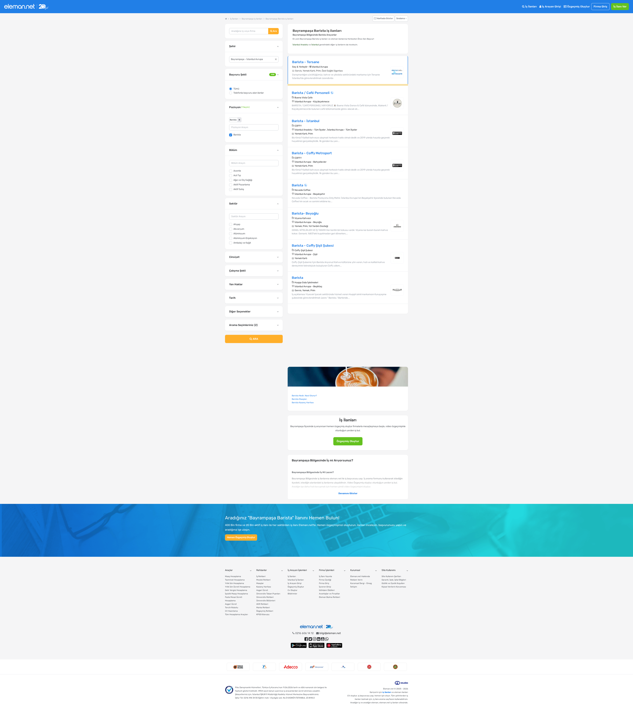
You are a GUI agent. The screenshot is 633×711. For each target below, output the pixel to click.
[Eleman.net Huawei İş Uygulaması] (334, 645)
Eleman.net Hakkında (360, 576)
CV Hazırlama (231, 611)
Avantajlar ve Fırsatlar (329, 594)
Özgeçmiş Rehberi (264, 611)
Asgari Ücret (231, 604)
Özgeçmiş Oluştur (578, 6)
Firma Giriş (600, 6)
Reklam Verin (356, 580)
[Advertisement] (254, 372)
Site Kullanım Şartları (391, 576)
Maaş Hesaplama (233, 576)
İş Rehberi (261, 576)
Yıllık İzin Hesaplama (234, 583)
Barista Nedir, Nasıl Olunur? (304, 395)
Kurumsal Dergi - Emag (361, 583)
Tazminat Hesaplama (235, 580)
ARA (255, 338)
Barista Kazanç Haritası (303, 402)
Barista (237, 134)
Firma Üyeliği (325, 580)
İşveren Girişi (325, 587)
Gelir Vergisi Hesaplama (236, 590)
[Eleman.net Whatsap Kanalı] (327, 639)
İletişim (353, 587)
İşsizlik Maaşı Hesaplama (236, 594)
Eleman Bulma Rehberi (329, 597)
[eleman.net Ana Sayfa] (226, 19)
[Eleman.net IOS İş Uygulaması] (316, 645)
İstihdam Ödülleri (327, 590)
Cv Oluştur (292, 590)
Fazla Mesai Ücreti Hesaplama (233, 599)
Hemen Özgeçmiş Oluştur (241, 537)
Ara (274, 31)
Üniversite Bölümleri (265, 600)
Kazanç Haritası (263, 587)
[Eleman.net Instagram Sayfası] (314, 639)
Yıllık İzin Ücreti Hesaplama (237, 587)
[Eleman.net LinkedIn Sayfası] (318, 639)
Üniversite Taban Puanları (268, 594)
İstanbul (315, 45)
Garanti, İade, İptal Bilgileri (394, 580)
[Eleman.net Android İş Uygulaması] (299, 645)
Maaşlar (260, 583)
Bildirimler (292, 594)
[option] (238, 667)
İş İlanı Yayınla (325, 576)
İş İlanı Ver (620, 6)
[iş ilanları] (26, 6)
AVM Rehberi (262, 604)
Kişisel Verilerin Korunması (394, 587)
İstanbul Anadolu (300, 45)
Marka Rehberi (263, 607)
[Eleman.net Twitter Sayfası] (310, 639)
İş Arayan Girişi (551, 6)
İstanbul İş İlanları (296, 580)
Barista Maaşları (299, 399)
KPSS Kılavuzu (262, 614)
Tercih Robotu (231, 607)
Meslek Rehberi (263, 580)
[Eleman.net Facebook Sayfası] (306, 639)
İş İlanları (531, 6)
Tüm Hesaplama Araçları (236, 614)
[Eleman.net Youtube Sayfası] (322, 639)
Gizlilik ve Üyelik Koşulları (393, 583)
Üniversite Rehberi (265, 597)
